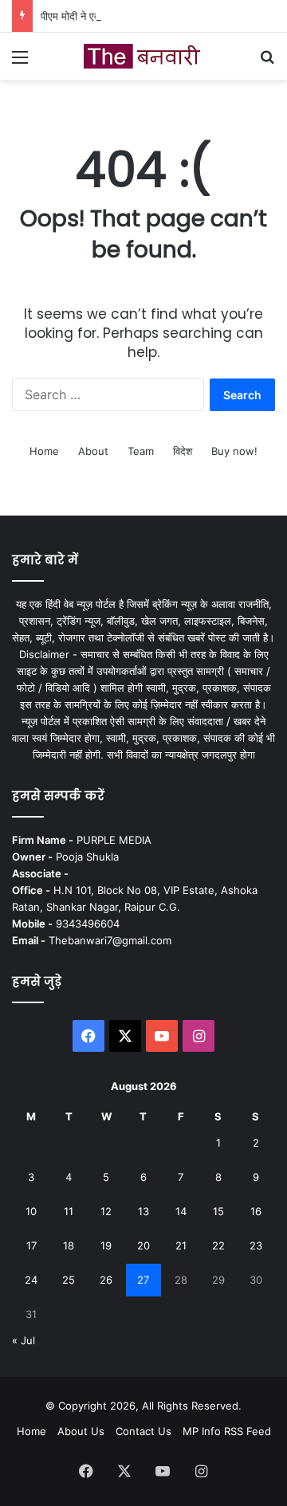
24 (31, 1279)
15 (218, 1211)
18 (68, 1245)
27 (143, 1279)
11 (68, 1211)
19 (106, 1245)
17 (31, 1245)
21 (181, 1245)
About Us (80, 1431)
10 (31, 1211)
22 (218, 1245)
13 (143, 1211)
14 (181, 1211)
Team (141, 451)
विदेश (182, 451)
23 (256, 1245)
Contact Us (143, 1431)
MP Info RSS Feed (227, 1431)
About (93, 451)
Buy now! (234, 451)
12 (106, 1211)
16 (255, 1211)
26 (106, 1279)
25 (68, 1279)
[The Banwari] (143, 56)
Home (44, 451)
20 (143, 1245)
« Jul (23, 1340)
